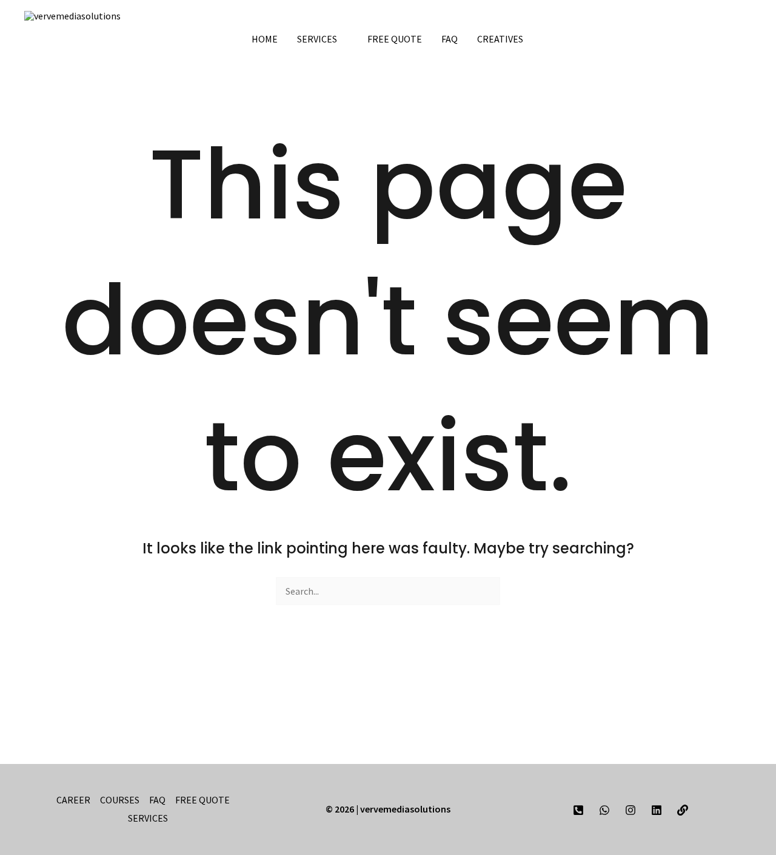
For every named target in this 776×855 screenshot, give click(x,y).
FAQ (449, 39)
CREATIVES (501, 39)
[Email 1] (682, 810)
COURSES (119, 800)
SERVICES (148, 818)
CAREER (73, 800)
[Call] (673, 15)
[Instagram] (728, 15)
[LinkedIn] (709, 15)
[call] (578, 810)
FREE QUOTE (394, 39)
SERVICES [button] (317, 39)
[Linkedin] (656, 810)
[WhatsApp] (691, 15)
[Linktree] (746, 15)
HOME (265, 39)
